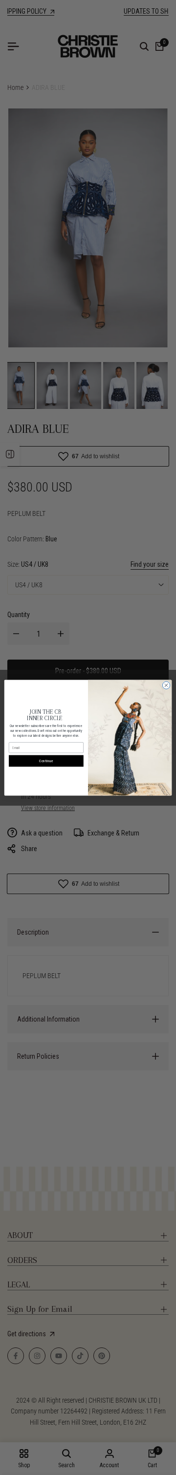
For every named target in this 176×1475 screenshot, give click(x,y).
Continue (46, 760)
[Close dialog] (166, 684)
